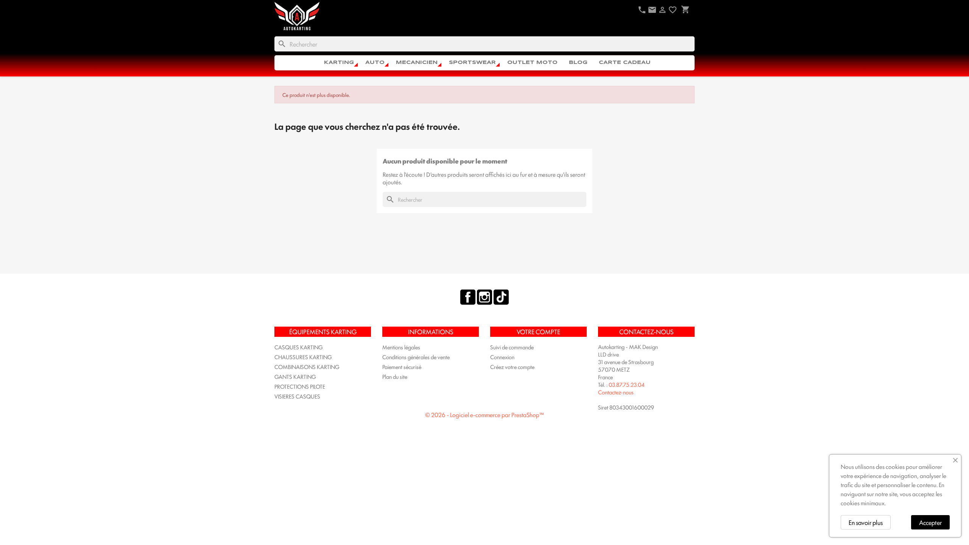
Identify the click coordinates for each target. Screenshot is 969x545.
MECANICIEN (417, 62)
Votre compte (538, 331)
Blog (578, 62)
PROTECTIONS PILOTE (299, 386)
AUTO (375, 62)
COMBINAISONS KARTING (307, 367)
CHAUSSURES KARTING (303, 357)
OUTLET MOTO (532, 62)
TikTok (501, 297)
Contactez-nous (616, 392)
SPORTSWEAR (472, 62)
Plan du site (394, 376)
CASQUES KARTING (298, 347)
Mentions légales (401, 347)
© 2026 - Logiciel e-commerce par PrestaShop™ (484, 414)
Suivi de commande (512, 347)
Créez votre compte (512, 367)
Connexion (502, 357)
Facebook (467, 297)
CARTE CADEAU (625, 62)
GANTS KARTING (295, 376)
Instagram (484, 297)
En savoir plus (866, 522)
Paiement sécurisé (401, 367)
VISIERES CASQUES (297, 396)
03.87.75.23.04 (627, 384)
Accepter (930, 522)
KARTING (339, 62)
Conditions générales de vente (416, 357)
